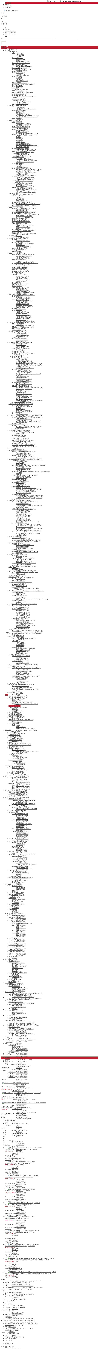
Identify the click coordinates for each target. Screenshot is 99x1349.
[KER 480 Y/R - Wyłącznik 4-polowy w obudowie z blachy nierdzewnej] (21, 1093)
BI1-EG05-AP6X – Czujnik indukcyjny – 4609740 (17, 1163)
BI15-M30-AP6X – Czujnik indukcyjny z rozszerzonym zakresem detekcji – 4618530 (27, 1260)
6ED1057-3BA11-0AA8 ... (8, 1106)
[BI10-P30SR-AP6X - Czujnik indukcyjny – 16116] (21, 1217)
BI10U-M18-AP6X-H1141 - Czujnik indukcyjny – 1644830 (20, 1232)
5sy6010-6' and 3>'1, (10, 34)
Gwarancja (7, 1328)
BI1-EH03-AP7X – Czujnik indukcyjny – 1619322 (17, 1191)
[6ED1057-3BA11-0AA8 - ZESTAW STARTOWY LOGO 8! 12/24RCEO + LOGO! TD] (24, 1103)
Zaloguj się (8, 7)
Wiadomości (8, 1314)
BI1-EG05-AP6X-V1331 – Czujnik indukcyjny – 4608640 (19, 1177)
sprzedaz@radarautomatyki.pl (71, 1)
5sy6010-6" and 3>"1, (10, 31)
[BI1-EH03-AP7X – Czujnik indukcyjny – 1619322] (21, 1189)
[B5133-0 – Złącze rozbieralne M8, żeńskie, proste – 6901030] (25, 1148)
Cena (6, 1123)
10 (5, 1131)
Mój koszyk (8, 4)
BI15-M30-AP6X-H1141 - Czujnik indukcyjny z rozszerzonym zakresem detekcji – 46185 (28, 1273)
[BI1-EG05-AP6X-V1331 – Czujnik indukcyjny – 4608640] (23, 1175)
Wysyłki (7, 1323)
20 (5, 1132)
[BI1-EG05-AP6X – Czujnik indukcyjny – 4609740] (21, 1161)
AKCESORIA (12, 1077)
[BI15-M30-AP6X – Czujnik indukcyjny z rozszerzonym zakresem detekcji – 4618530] (31, 1258)
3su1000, (7, 29)
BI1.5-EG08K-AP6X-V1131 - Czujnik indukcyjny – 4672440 (20, 1204)
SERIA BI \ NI (12, 1072)
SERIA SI (11, 1075)
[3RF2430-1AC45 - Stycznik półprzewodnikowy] (15, 1083)
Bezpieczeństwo (9, 1325)
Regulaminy (8, 1316)
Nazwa (6, 1122)
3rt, (5, 28)
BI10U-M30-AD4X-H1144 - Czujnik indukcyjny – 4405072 (20, 1246)
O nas (6, 1313)
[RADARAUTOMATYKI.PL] (10, 10)
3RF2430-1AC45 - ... (6, 1086)
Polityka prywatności (10, 1318)
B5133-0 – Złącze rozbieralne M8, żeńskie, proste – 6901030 (21, 1149)
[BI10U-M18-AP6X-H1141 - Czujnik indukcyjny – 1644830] (24, 1230)
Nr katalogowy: (9, 1125)
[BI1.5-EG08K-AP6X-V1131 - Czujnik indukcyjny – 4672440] (24, 1203)
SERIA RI (11, 1073)
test (6, 36)
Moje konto (8, 3)
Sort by (3, 1117)
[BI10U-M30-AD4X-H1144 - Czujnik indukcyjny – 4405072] (24, 1244)
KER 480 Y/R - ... (5, 1096)
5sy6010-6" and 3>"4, (10, 32)
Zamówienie (8, 6)
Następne (7, 1307)
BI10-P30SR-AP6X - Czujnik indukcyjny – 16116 (17, 1218)
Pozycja (7, 1120)
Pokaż (2, 1128)
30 (5, 1134)
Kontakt (7, 1330)
